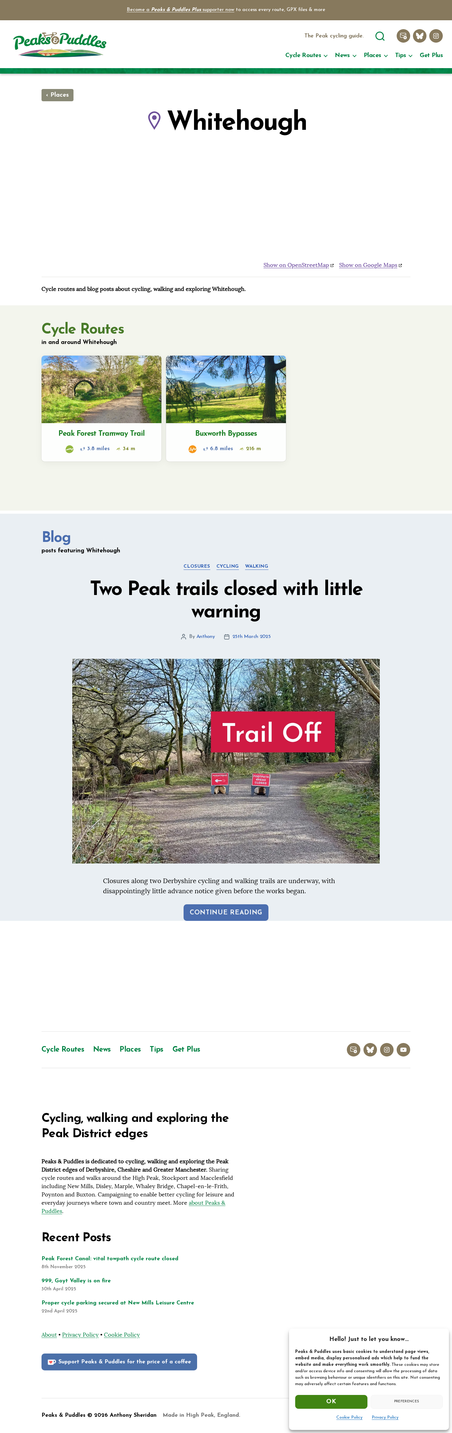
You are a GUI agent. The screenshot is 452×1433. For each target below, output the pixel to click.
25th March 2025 (251, 636)
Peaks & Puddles (63, 1415)
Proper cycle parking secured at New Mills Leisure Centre (118, 1303)
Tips (400, 55)
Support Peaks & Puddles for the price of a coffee (124, 1362)
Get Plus (431, 55)
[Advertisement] (226, 976)
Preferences (406, 1401)
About (49, 1334)
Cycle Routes (303, 55)
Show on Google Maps (368, 264)
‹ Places (57, 95)
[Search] (380, 35)
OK (331, 1402)
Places (372, 55)
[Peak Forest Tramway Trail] (101, 408)
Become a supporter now (180, 9)
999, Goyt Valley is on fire (76, 1281)
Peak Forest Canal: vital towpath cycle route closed (110, 1259)
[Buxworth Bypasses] (226, 408)
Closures (197, 566)
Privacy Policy (385, 1417)
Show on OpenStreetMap (296, 264)
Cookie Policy (349, 1417)
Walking (256, 566)
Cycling (227, 566)
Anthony (205, 636)
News (342, 55)
